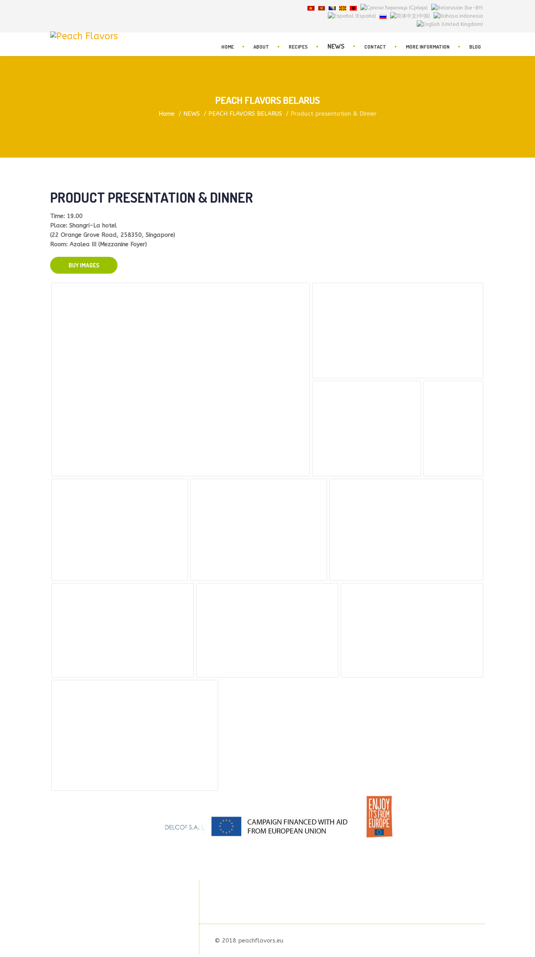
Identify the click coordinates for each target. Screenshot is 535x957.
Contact (375, 47)
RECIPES (298, 47)
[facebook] (53, 8)
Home (227, 47)
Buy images (84, 265)
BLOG (475, 47)
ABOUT (261, 47)
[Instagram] (81, 8)
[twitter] (62, 8)
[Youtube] (72, 8)
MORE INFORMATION (428, 47)
